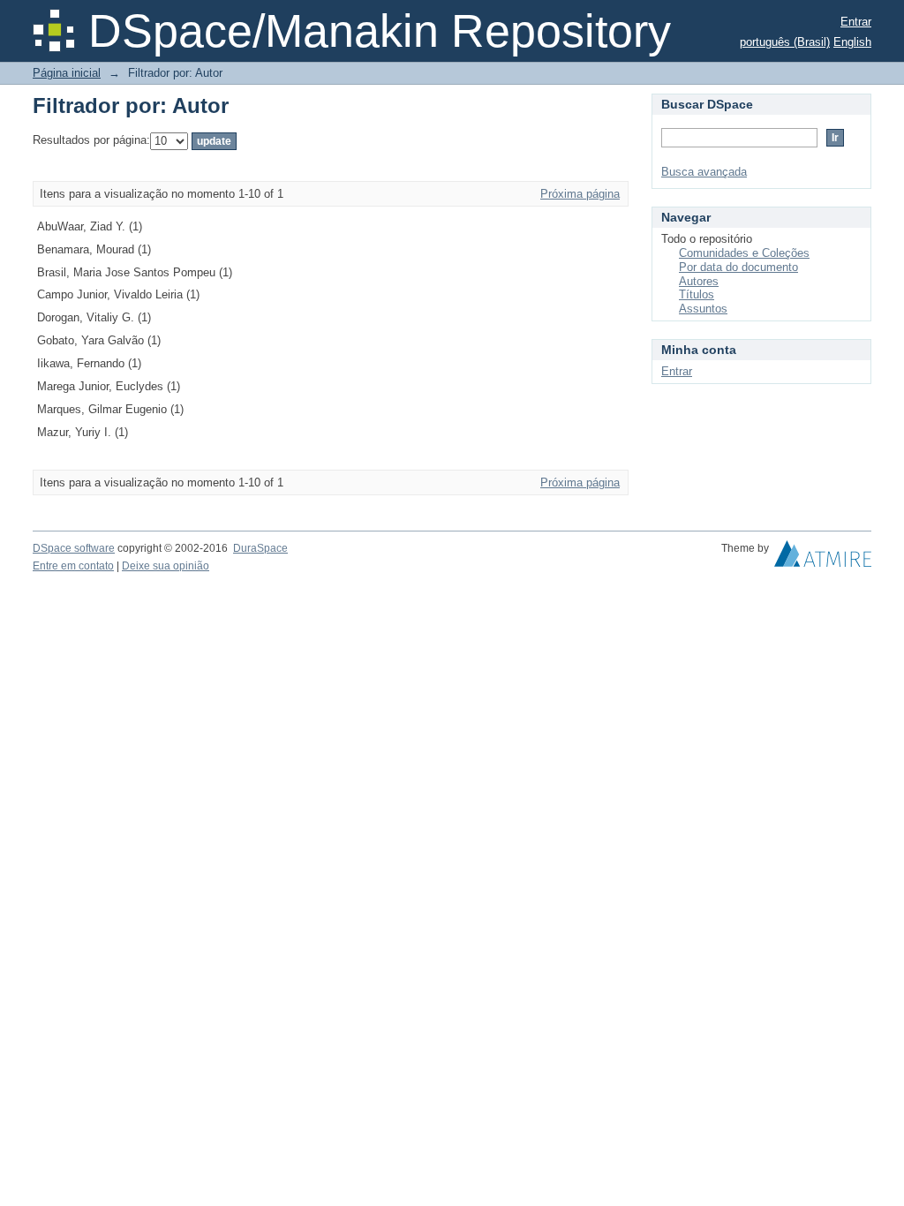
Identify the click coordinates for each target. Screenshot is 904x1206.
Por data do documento (738, 267)
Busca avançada (704, 171)
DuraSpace (260, 548)
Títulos (696, 294)
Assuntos (703, 308)
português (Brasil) (785, 42)
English (852, 42)
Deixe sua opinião (165, 566)
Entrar (855, 21)
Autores (699, 281)
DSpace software (74, 548)
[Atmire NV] (822, 558)
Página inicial (67, 72)
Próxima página (580, 193)
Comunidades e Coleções (744, 253)
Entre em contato (73, 566)
